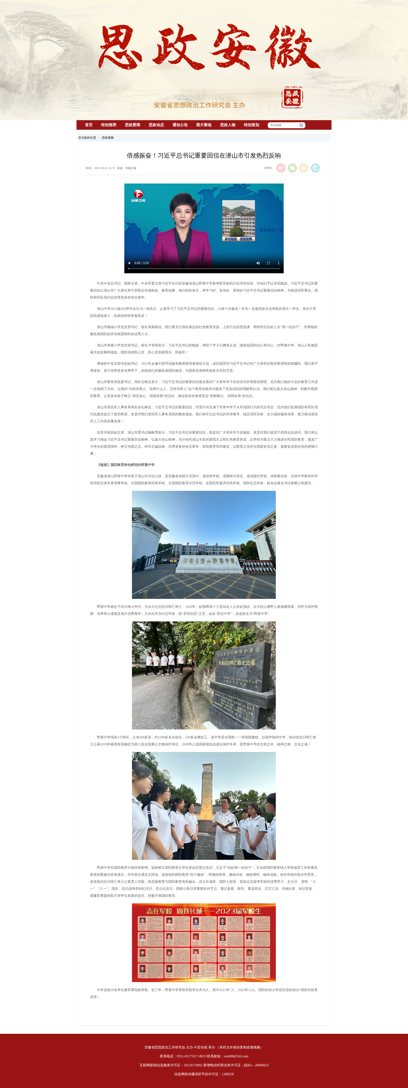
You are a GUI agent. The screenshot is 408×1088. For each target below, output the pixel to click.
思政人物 (227, 125)
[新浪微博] (281, 168)
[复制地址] (315, 168)
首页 (89, 125)
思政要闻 (132, 125)
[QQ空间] (304, 168)
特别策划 (251, 125)
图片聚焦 (204, 125)
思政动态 (156, 125)
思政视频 (108, 137)
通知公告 (180, 125)
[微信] (292, 168)
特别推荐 (108, 125)
